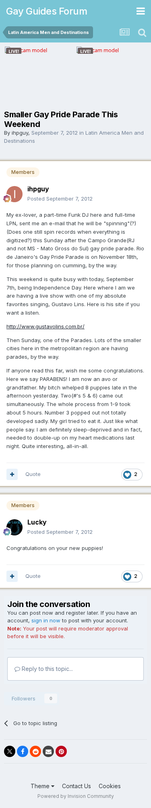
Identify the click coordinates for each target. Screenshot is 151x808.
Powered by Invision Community (75, 796)
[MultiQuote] (12, 474)
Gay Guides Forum (46, 11)
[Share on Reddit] (35, 751)
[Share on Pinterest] (61, 751)
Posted (60, 198)
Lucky (37, 522)
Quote (33, 474)
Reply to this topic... (46, 668)
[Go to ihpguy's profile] (14, 194)
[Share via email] (48, 751)
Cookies (110, 786)
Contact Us (76, 786)
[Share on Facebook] (22, 751)
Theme (41, 786)
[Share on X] (9, 751)
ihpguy (20, 132)
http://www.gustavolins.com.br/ (45, 326)
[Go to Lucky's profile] (14, 527)
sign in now (45, 620)
